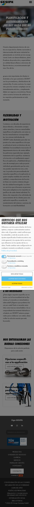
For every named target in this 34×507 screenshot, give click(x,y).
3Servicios (11, 258)
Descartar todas (17, 274)
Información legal (6, 287)
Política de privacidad (9, 251)
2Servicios (11, 268)
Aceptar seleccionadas (17, 279)
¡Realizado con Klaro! (26, 287)
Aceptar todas (17, 283)
